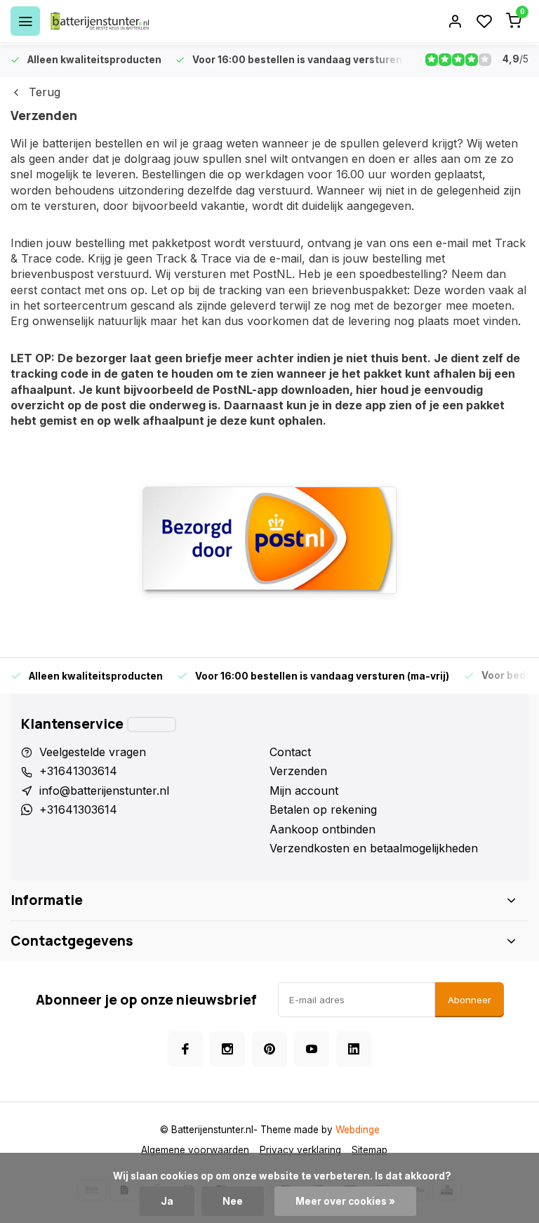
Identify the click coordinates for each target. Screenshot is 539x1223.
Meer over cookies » (345, 1201)
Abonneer (469, 999)
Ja (167, 1201)
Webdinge (357, 1129)
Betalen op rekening (323, 809)
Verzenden (298, 771)
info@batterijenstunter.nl (104, 791)
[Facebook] (185, 1048)
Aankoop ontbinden (322, 829)
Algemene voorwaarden (195, 1150)
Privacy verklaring (300, 1150)
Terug (44, 92)
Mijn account (304, 791)
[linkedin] (353, 1048)
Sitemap (369, 1150)
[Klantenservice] (151, 724)
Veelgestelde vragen (92, 752)
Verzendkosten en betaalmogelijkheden (374, 848)
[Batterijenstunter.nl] (100, 21)
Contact (290, 752)
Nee (232, 1201)
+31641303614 (78, 771)
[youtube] (311, 1048)
